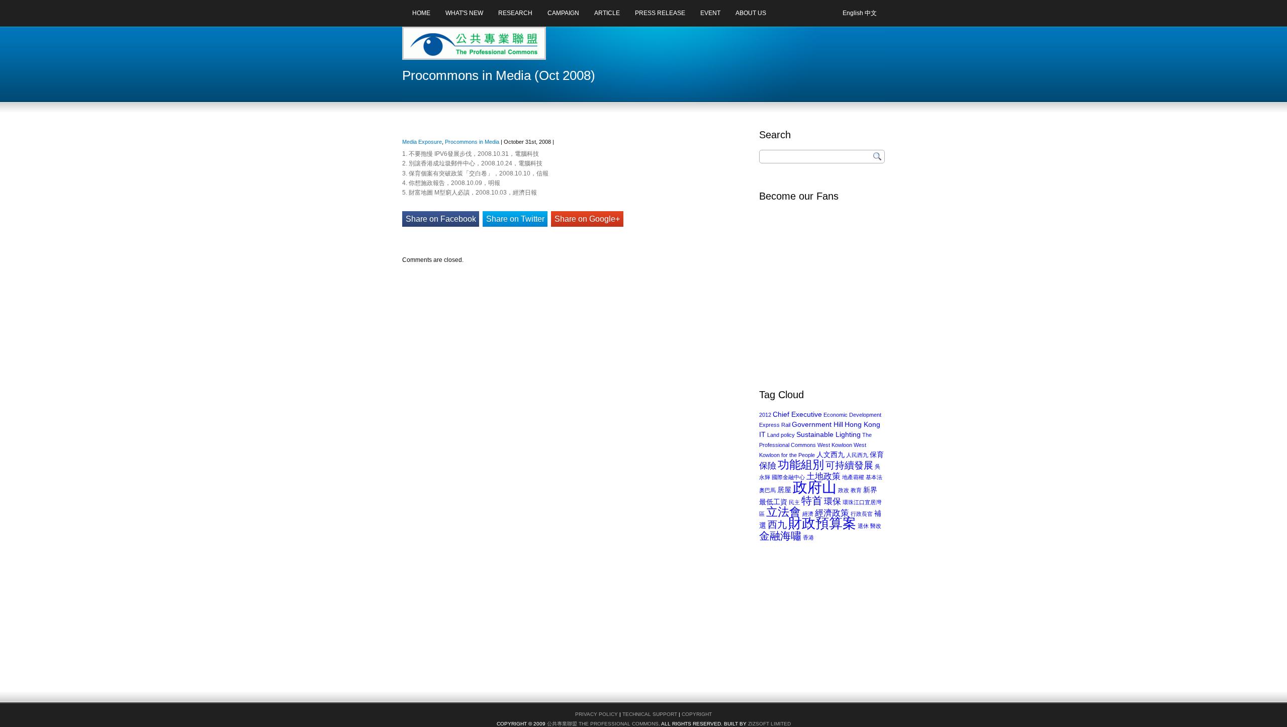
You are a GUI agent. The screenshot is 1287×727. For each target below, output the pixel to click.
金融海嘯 (780, 535)
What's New (464, 13)
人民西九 (857, 455)
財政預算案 (822, 523)
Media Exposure (422, 142)
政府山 (815, 487)
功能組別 (801, 465)
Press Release (660, 13)
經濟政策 (832, 513)
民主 (794, 502)
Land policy (781, 435)
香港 (808, 537)
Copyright (697, 714)
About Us (751, 13)
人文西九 (830, 454)
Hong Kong (862, 424)
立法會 (783, 512)
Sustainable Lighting (828, 434)
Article (607, 13)
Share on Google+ (587, 219)
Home (421, 13)
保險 (767, 466)
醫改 (875, 526)
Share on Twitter (515, 219)
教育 (856, 490)
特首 (811, 500)
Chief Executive (797, 414)
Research (515, 13)
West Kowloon (834, 445)
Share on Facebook (441, 219)
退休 (863, 526)
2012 (765, 415)
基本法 (874, 477)
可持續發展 (849, 465)
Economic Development (852, 415)
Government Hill (817, 424)
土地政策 (823, 476)
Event (710, 13)
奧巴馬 (767, 490)
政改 (843, 490)
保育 (877, 454)
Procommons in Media (472, 142)
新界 (870, 490)
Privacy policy (596, 714)
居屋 (784, 490)
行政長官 (862, 514)
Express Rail (774, 425)
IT (762, 434)
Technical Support (649, 714)
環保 (832, 501)
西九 (777, 524)
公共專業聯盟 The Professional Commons (603, 723)
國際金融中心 (788, 477)
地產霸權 (853, 477)
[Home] (442, 47)
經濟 (807, 514)
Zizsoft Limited (769, 723)
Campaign (563, 13)
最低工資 (773, 502)
